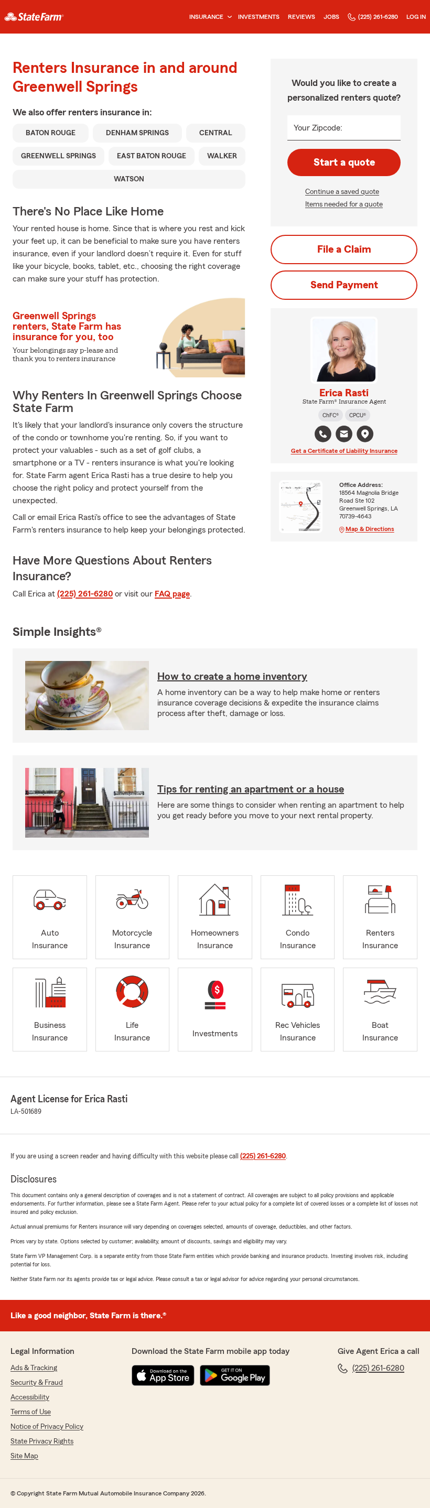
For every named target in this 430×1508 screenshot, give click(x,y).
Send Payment (344, 285)
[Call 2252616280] (323, 434)
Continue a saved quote (342, 192)
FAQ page (172, 594)
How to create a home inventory (232, 676)
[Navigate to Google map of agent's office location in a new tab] (365, 434)
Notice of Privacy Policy (46, 1426)
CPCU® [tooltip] (357, 415)
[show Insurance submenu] (227, 17)
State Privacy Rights (41, 1441)
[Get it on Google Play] (235, 1375)
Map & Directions (370, 529)
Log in (416, 17)
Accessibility (29, 1397)
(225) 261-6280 (378, 17)
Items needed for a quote (344, 204)
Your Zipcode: (318, 128)
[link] (34, 16)
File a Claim (344, 249)
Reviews (301, 17)
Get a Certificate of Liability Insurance (344, 451)
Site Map (24, 1456)
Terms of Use (30, 1412)
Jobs (331, 17)
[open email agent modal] (344, 435)
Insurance (206, 17)
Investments (259, 17)
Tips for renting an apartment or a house (250, 789)
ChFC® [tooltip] (330, 415)
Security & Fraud (36, 1382)
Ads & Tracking (33, 1368)
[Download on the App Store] (163, 1375)
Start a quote (344, 162)
